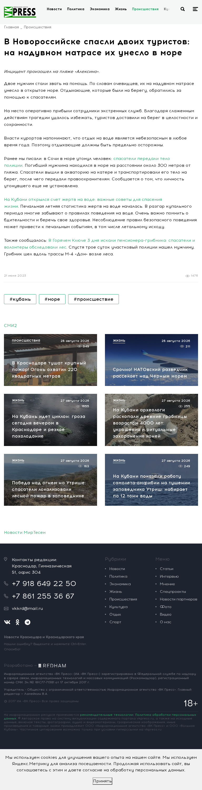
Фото (165, 607)
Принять (102, 780)
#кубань (20, 299)
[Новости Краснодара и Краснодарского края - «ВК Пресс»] (20, 12)
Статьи (166, 569)
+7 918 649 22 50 (44, 583)
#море (52, 299)
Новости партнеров (178, 599)
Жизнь (121, 9)
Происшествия (145, 9)
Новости (54, 9)
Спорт (115, 622)
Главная (11, 27)
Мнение (167, 584)
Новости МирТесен (25, 532)
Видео (165, 614)
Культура (118, 607)
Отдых (115, 614)
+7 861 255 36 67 (43, 596)
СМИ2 (10, 325)
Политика (75, 9)
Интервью (169, 576)
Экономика (100, 9)
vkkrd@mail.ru (27, 608)
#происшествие (93, 299)
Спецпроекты (173, 591)
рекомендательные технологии (106, 715)
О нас (165, 622)
